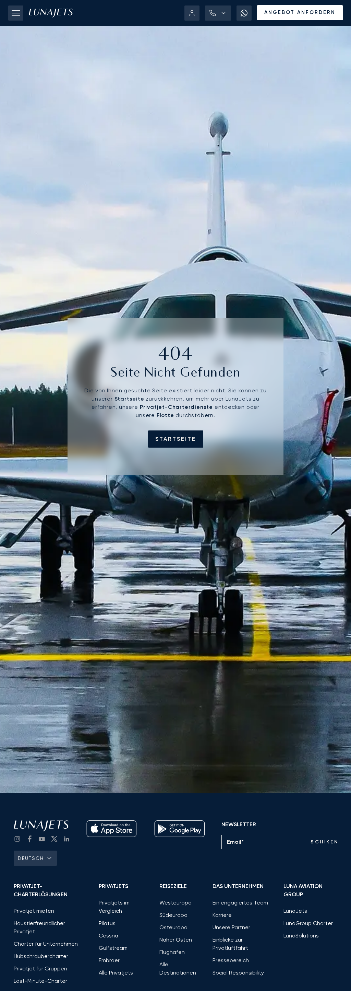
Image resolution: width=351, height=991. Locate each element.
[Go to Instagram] (17, 839)
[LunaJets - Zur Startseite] (51, 13)
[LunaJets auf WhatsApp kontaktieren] (244, 13)
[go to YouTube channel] (41, 839)
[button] (218, 13)
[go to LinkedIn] (66, 839)
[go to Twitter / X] (54, 839)
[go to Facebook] (29, 839)
